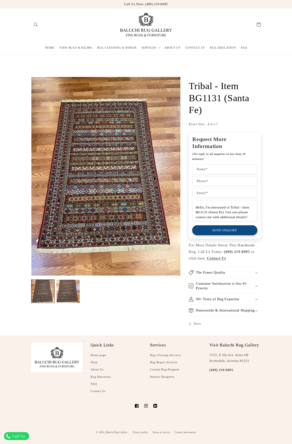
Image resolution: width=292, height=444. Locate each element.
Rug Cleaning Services (165, 355)
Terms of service (161, 432)
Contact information (185, 432)
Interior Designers (162, 376)
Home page (98, 355)
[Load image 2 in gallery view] (67, 291)
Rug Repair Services (164, 362)
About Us (97, 369)
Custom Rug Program (164, 369)
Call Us (18, 436)
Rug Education (101, 376)
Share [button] (197, 323)
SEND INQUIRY (225, 230)
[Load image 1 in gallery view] (42, 291)
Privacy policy (140, 432)
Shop (94, 362)
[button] (36, 24)
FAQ (94, 383)
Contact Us (98, 391)
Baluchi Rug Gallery (116, 432)
